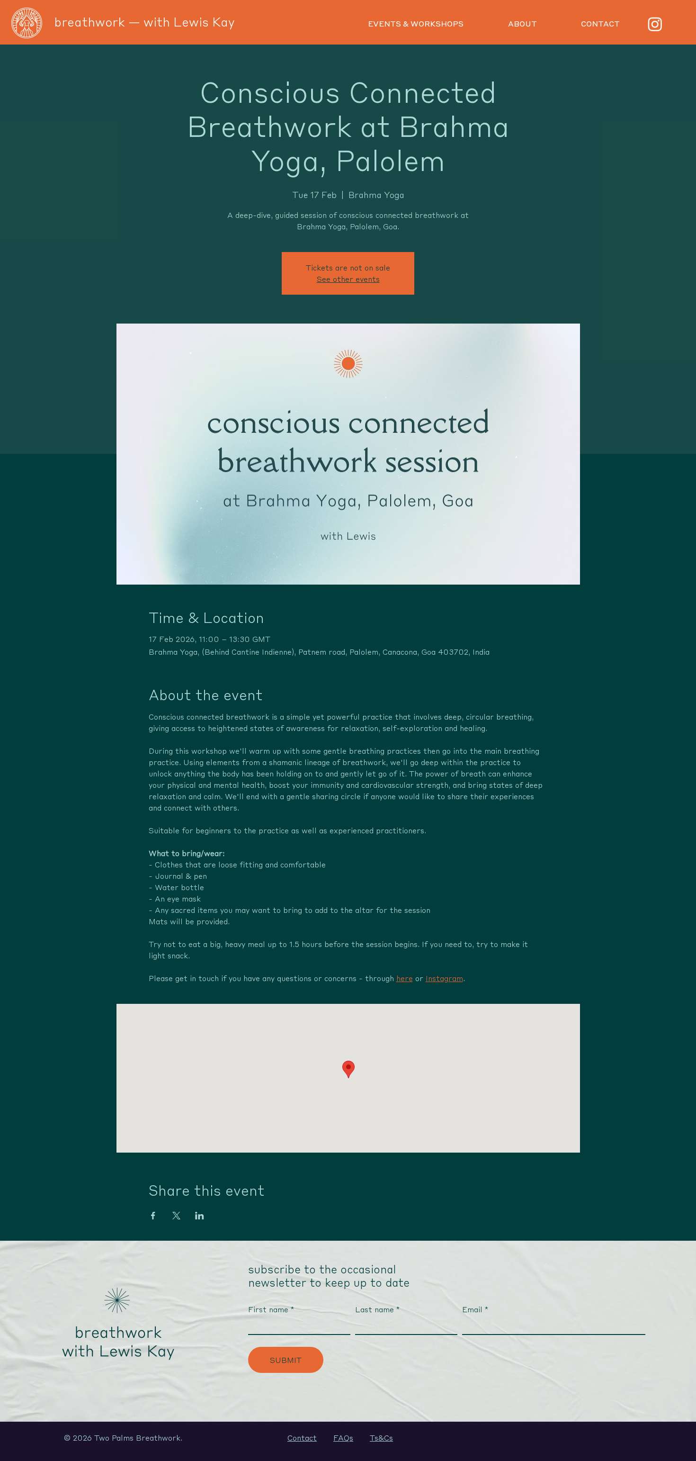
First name (268, 1309)
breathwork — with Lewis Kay (144, 22)
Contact (302, 1438)
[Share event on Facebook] (153, 1215)
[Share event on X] (176, 1215)
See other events (348, 279)
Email (472, 1309)
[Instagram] (655, 24)
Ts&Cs (381, 1438)
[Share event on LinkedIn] (199, 1215)
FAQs (343, 1438)
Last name (374, 1309)
